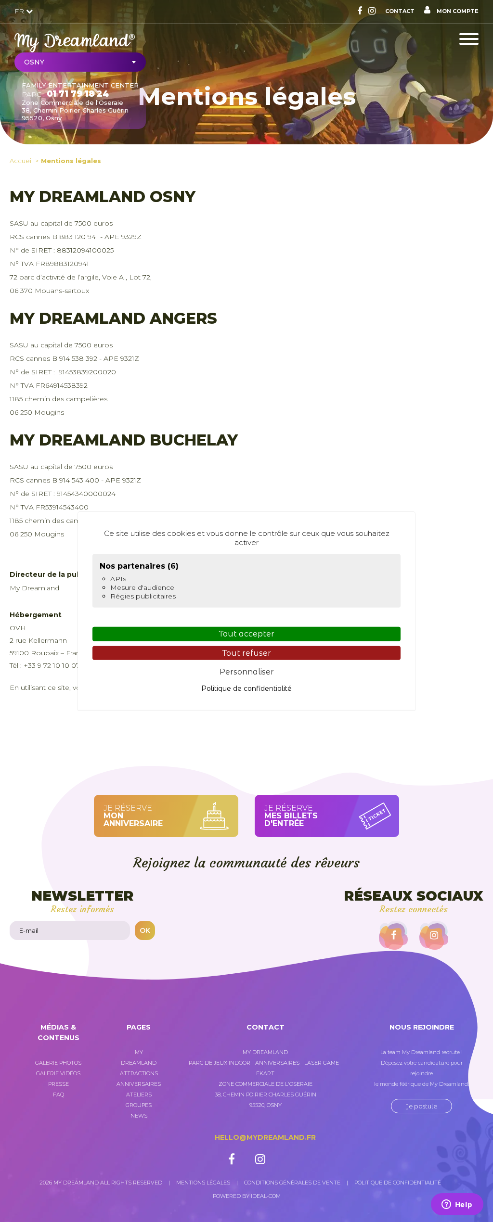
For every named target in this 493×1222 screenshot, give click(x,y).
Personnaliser (247, 671)
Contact (400, 11)
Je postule (421, 1106)
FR (20, 11)
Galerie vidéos (58, 1073)
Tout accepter (246, 633)
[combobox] (80, 62)
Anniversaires (139, 1084)
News (138, 1115)
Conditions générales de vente (292, 1182)
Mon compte (457, 11)
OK (145, 930)
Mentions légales (71, 161)
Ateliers (139, 1094)
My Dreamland (138, 1057)
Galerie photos (58, 1062)
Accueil (21, 161)
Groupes (139, 1105)
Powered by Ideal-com (247, 1196)
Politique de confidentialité (397, 1182)
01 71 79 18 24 (78, 94)
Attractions (139, 1073)
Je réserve (133, 815)
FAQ (58, 1094)
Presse (58, 1084)
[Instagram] (372, 11)
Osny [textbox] (34, 62)
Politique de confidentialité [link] (246, 688)
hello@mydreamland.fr (265, 1137)
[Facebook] (359, 11)
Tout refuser (246, 652)
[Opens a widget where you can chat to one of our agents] (456, 1205)
